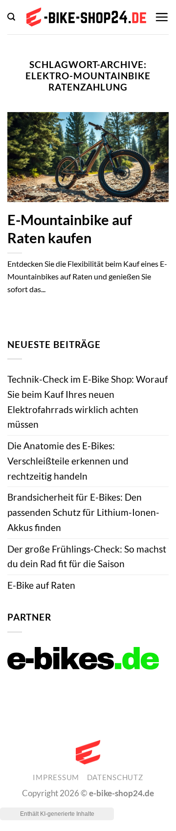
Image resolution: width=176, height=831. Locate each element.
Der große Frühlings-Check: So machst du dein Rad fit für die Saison (86, 556)
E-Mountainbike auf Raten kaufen (69, 228)
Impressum (56, 777)
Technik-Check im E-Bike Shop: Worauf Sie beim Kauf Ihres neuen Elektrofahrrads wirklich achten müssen (87, 401)
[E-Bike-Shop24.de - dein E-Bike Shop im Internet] (86, 17)
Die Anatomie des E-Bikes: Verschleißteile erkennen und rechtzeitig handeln (68, 460)
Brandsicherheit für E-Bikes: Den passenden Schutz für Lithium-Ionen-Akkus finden (83, 511)
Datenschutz (115, 777)
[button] (11, 16)
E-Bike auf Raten (41, 585)
